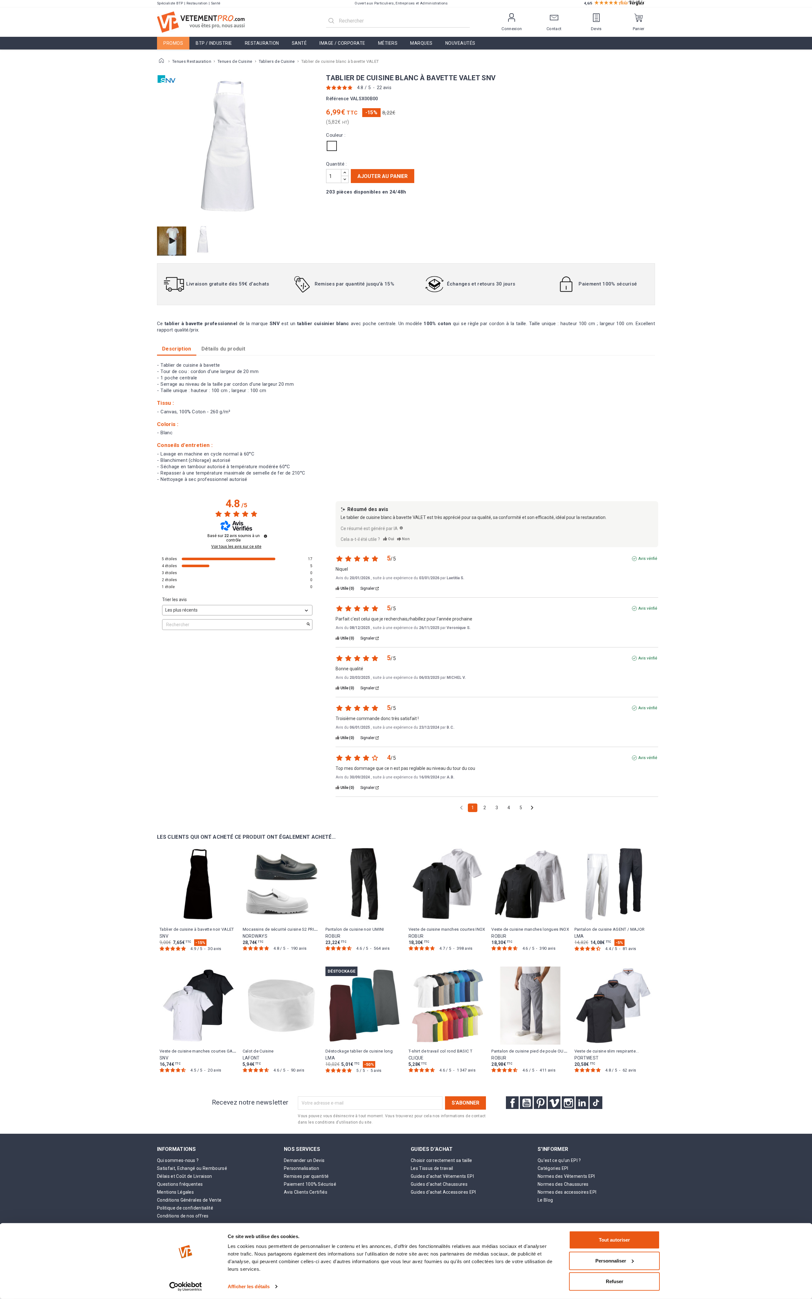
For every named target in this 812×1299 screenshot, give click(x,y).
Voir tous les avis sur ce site (236, 546)
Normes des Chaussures (563, 1184)
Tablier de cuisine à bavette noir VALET (197, 929)
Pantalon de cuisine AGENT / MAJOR (609, 929)
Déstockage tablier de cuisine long (359, 1051)
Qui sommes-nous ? (178, 1160)
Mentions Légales (175, 1192)
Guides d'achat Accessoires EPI (443, 1192)
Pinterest (540, 1103)
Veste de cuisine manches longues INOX (530, 929)
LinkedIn (582, 1103)
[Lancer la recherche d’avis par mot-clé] (308, 624)
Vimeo (554, 1103)
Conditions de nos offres (183, 1215)
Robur (333, 936)
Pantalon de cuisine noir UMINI (354, 929)
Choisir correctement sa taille (441, 1160)
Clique (416, 1057)
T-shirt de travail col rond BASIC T (440, 1051)
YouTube (526, 1103)
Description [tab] (176, 349)
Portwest (586, 1057)
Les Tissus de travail (432, 1168)
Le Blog (545, 1200)
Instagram (568, 1103)
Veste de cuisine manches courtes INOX (447, 929)
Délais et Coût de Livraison (184, 1176)
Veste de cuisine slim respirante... (606, 1051)
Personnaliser (610, 1260)
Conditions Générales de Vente (189, 1200)
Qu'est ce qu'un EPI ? (559, 1160)
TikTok (596, 1103)
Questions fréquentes (180, 1184)
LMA (579, 936)
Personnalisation (301, 1168)
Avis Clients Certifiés (305, 1192)
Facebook (512, 1103)
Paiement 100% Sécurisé (310, 1184)
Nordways (255, 936)
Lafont (251, 1057)
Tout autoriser (614, 1240)
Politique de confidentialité (185, 1207)
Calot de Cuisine (258, 1051)
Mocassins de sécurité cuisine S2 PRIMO (282, 929)
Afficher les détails (249, 1286)
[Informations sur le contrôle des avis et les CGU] (265, 536)
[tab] (223, 349)
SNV (164, 936)
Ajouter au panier (382, 176)
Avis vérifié (647, 558)
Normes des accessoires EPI (567, 1192)
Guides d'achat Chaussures (439, 1184)
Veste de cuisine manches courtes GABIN (199, 1051)
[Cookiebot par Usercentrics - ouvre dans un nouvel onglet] (185, 1286)
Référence (337, 99)
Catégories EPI (553, 1168)
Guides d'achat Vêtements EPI (442, 1176)
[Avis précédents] (461, 807)
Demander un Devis (304, 1160)
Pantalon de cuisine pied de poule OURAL (531, 1051)
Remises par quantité (306, 1176)
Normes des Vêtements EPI (566, 1176)
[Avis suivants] (532, 808)
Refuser (614, 1281)
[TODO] (401, 527)
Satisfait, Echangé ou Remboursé (192, 1168)
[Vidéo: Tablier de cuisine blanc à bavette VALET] (172, 241)
